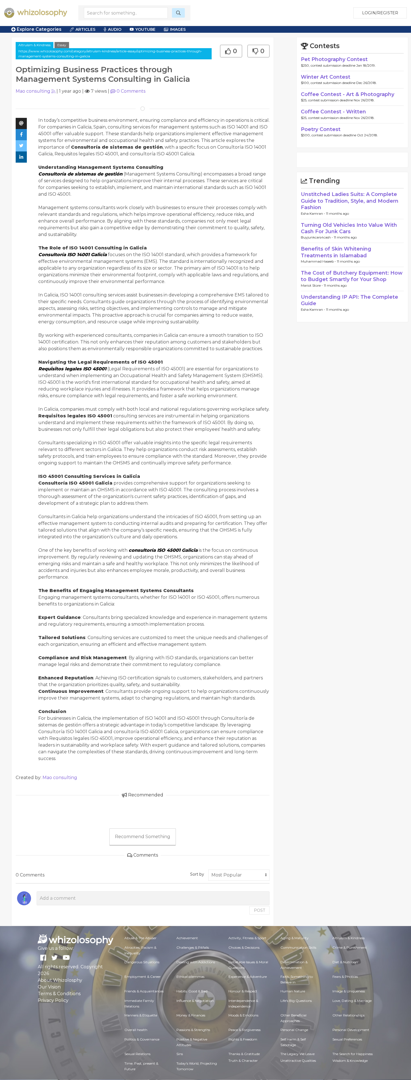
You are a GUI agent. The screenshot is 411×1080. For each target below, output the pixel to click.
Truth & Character (243, 1060)
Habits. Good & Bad (191, 991)
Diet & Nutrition (345, 962)
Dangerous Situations (141, 962)
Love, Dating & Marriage (352, 1001)
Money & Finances (190, 1015)
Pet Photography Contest (334, 59)
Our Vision (49, 987)
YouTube (145, 29)
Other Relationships (348, 1015)
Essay (61, 45)
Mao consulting (33, 91)
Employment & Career (142, 976)
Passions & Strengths (193, 1030)
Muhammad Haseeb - (319, 261)
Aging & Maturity (294, 938)
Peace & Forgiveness (244, 1030)
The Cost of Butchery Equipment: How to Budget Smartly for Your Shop (352, 276)
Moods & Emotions (243, 1015)
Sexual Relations (137, 1054)
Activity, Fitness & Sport (247, 938)
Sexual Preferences (347, 1039)
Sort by (197, 874)
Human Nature (292, 991)
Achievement (187, 938)
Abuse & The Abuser (140, 938)
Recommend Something (142, 836)
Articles (85, 29)
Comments (131, 91)
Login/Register (380, 12)
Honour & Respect (242, 991)
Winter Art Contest (325, 77)
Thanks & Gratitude (244, 1054)
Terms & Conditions (59, 993)
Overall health (135, 1030)
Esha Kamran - (313, 213)
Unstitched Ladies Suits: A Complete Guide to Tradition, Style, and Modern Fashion (349, 201)
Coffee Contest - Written (333, 112)
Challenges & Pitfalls (192, 947)
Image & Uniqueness (348, 991)
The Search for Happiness (352, 1054)
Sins (179, 1054)
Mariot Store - (312, 285)
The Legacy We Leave (297, 1054)
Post (259, 910)
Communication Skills (298, 947)
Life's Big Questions (296, 1001)
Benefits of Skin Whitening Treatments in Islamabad (336, 252)
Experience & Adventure (247, 976)
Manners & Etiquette (140, 1015)
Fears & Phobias (345, 976)
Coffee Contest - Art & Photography (347, 94)
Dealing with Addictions (195, 962)
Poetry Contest (321, 129)
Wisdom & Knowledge (350, 1060)
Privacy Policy (53, 1000)
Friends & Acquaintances (144, 991)
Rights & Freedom (242, 1039)
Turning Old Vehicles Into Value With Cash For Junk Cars (349, 228)
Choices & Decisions (243, 947)
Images (178, 29)
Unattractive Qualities (298, 1060)
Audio (114, 29)
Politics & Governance (141, 1039)
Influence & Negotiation (195, 1001)
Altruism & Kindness (34, 45)
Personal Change (294, 1030)
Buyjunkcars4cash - (317, 237)
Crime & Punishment (349, 947)
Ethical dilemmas (190, 976)
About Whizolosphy (60, 980)
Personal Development (350, 1030)
